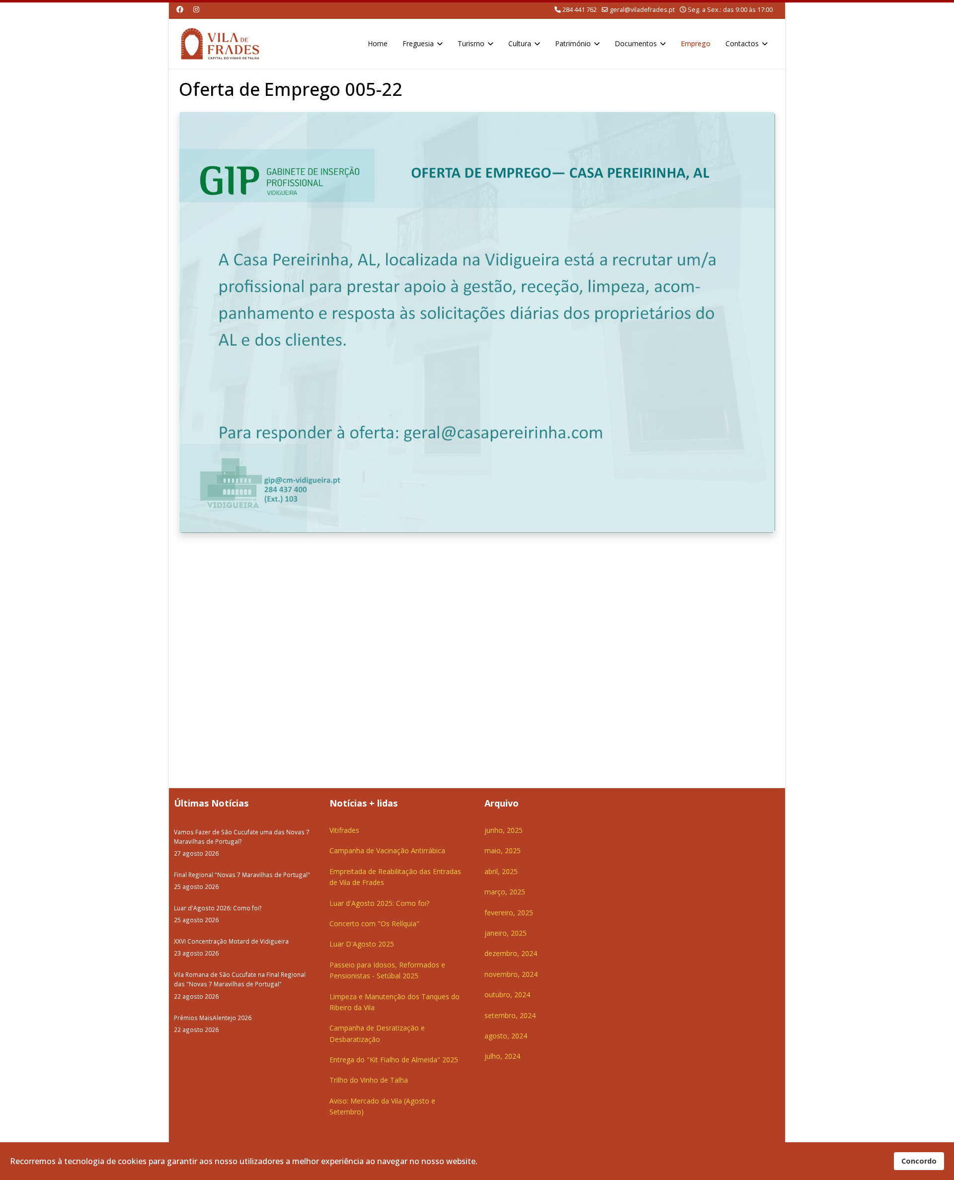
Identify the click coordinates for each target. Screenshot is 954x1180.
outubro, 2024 (507, 994)
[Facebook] (179, 9)
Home (378, 43)
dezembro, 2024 (510, 953)
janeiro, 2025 (505, 933)
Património (573, 43)
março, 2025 (504, 891)
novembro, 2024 (511, 974)
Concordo (919, 1161)
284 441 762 (579, 9)
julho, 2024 (502, 1056)
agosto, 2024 (505, 1035)
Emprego (696, 43)
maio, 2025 (502, 850)
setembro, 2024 (510, 1015)
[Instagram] (196, 9)
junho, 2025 (503, 830)
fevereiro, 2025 (508, 912)
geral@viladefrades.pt (642, 9)
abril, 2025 (501, 871)
